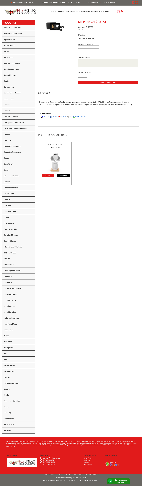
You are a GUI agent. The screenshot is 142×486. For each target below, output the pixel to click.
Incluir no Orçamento (108, 82)
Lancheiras (8, 282)
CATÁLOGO (95, 12)
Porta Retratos (9, 371)
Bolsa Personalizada (11, 69)
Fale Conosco (88, 464)
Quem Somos (88, 458)
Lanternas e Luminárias (13, 288)
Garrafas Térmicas (11, 235)
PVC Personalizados (11, 383)
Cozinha (7, 182)
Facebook (54, 116)
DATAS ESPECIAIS (83, 12)
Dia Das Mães (9, 194)
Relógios (7, 389)
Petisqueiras (8, 348)
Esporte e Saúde (10, 211)
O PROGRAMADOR (71, 480)
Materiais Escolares (11, 318)
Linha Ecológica (10, 300)
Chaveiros (7, 140)
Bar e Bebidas (9, 57)
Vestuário (7, 431)
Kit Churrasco (9, 265)
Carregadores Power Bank (14, 122)
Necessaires (8, 330)
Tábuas (6, 407)
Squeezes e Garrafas (12, 401)
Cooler (6, 158)
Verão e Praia (9, 425)
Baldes (6, 51)
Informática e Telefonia (13, 247)
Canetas (7, 111)
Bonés (6, 81)
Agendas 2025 (9, 40)
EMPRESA (61, 12)
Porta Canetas (9, 365)
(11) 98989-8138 (108, 2)
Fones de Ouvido (10, 229)
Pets (5, 353)
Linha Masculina (10, 312)
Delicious (46, 116)
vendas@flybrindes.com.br (23, 2)
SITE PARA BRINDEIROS (89, 480)
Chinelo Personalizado (12, 146)
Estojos (6, 217)
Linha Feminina (9, 306)
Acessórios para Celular (13, 34)
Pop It (6, 359)
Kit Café (7, 259)
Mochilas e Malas (10, 324)
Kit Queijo (8, 276)
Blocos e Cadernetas (12, 63)
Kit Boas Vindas (10, 253)
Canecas (7, 105)
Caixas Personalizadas (12, 93)
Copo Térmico (9, 164)
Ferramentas (9, 223)
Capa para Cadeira (11, 116)
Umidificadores (9, 419)
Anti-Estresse (9, 45)
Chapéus (7, 134)
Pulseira (7, 377)
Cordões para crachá (12, 176)
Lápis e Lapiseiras (10, 294)
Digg (71, 116)
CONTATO (105, 12)
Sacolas (6, 395)
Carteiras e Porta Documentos (15, 128)
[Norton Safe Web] (112, 464)
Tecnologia (8, 413)
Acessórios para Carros (12, 28)
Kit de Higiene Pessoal (12, 271)
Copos (6, 170)
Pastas (6, 336)
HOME (53, 12)
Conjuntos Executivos (12, 152)
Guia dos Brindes (80, 478)
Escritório (7, 205)
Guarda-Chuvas (10, 241)
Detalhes (63, 175)
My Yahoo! (63, 116)
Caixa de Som (9, 87)
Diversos (7, 199)
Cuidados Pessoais (11, 188)
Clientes (86, 462)
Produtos (87, 460)
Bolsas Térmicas (10, 75)
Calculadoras (9, 99)
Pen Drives (8, 342)
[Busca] (122, 11)
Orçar (47, 175)
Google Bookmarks (80, 116)
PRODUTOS (70, 12)
